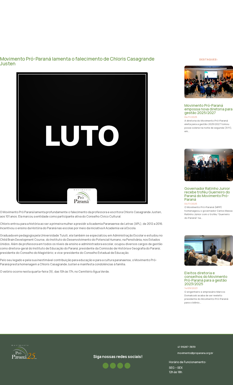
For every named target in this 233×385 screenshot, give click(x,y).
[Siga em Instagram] (113, 366)
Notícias (111, 13)
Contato (204, 13)
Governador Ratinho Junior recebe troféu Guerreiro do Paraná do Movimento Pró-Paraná (207, 194)
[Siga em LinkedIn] (120, 366)
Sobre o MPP (77, 13)
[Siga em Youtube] (127, 366)
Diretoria (95, 13)
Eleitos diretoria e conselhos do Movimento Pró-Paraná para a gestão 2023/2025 (205, 278)
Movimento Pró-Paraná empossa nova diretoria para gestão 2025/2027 (208, 109)
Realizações (144, 13)
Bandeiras (163, 13)
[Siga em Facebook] (105, 366)
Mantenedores (184, 13)
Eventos (126, 13)
